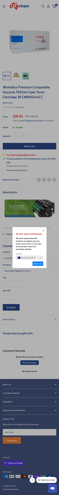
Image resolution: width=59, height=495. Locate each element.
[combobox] (26, 257)
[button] (43, 231)
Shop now (38, 264)
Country (19, 254)
